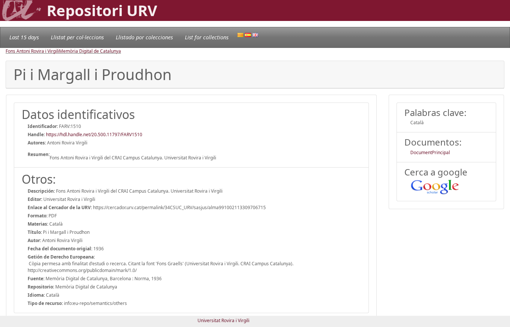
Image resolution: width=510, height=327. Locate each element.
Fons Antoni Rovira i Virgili (32, 51)
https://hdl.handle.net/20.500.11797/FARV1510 (94, 134)
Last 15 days (24, 37)
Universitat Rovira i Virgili (223, 320)
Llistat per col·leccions (77, 37)
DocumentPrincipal (430, 152)
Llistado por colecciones (144, 37)
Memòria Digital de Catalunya (90, 51)
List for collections (206, 37)
